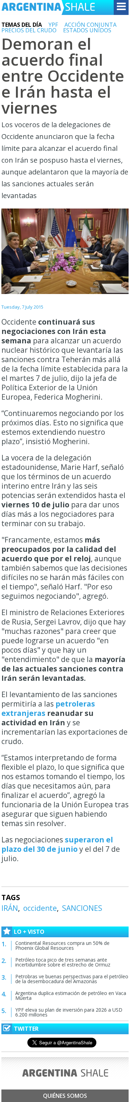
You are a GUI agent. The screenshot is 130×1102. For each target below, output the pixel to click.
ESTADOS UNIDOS (87, 30)
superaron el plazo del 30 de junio (57, 844)
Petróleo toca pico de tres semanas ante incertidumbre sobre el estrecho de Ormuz (62, 962)
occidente (40, 908)
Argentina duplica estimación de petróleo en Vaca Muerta (70, 995)
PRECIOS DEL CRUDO (29, 30)
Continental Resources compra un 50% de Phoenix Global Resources (62, 945)
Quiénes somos (65, 1096)
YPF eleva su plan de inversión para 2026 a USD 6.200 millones (68, 1012)
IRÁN (9, 908)
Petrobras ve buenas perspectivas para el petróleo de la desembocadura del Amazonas (71, 979)
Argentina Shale (48, 7)
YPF (53, 24)
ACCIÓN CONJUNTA (90, 24)
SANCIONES (82, 908)
